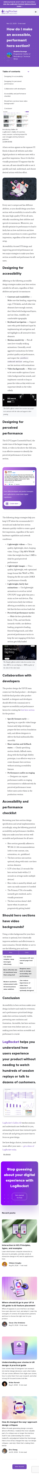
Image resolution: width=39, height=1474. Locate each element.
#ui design (7, 1154)
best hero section (28, 710)
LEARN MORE (7, 142)
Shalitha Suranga (20, 52)
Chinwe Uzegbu (15, 1263)
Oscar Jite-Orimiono (17, 1323)
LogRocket (10, 1042)
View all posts (19, 1466)
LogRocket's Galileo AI (11, 1123)
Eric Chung (13, 1450)
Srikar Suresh (14, 1383)
